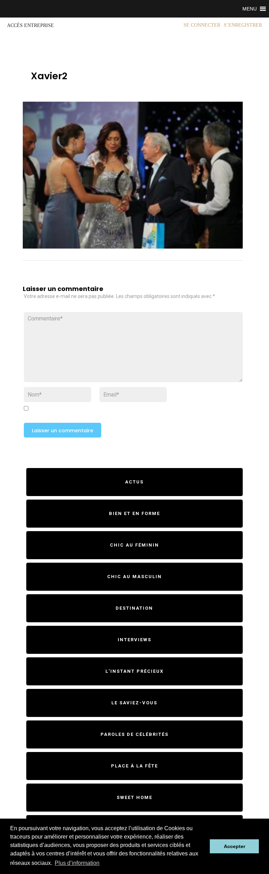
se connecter (202, 25)
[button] (249, 9)
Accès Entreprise (30, 25)
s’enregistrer (243, 25)
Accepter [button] (234, 846)
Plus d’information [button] (77, 863)
